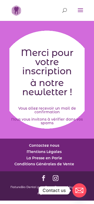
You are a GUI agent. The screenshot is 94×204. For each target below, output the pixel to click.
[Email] (79, 190)
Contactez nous (44, 145)
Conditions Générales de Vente (44, 164)
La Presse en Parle (44, 158)
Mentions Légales (44, 151)
